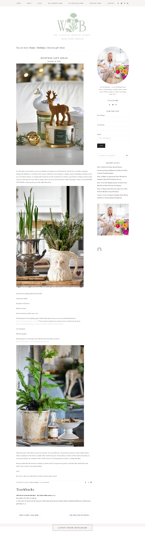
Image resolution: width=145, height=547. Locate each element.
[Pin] (90, 482)
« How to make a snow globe (28, 515)
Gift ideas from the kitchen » (80, 515)
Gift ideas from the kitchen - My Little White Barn (34, 495)
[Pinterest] (116, 105)
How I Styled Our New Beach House (109, 167)
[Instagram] (113, 105)
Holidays (46, 482)
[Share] (85, 482)
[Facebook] (109, 105)
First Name (101, 115)
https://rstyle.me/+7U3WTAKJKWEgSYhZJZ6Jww (33, 342)
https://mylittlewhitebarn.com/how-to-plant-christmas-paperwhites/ (40, 324)
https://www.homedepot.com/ (26, 321)
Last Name (100, 125)
